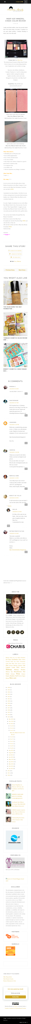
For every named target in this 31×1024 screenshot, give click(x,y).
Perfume (13, 674)
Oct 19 (11, 736)
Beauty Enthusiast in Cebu (9, 980)
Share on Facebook (16, 250)
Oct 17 (11, 739)
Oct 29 (11, 725)
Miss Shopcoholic (7, 977)
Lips (24, 665)
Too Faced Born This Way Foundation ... (12, 307)
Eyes (9, 659)
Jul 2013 (11, 755)
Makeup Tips (9, 671)
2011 (9, 773)
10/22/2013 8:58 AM (13, 388)
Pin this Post (16, 257)
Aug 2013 (11, 752)
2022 (9, 696)
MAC (18, 667)
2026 (9, 687)
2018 (9, 705)
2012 (9, 770)
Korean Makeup (13, 665)
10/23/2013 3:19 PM (13, 478)
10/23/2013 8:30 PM (13, 497)
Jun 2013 (11, 757)
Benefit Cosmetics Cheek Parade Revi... (15, 370)
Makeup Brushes (19, 669)
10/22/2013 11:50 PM (14, 424)
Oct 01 (11, 748)
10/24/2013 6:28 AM (16, 511)
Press (18, 674)
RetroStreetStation (16, 531)
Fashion (23, 659)
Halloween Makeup (21, 663)
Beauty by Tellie (15, 495)
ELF (7, 659)
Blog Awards (15, 657)
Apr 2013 (11, 761)
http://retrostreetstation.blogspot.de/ (17, 549)
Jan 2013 (11, 768)
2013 (9, 716)
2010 (9, 775)
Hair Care (14, 663)
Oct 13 (11, 741)
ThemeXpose (19, 1018)
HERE (12, 189)
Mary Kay (20, 60)
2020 (9, 701)
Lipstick (8, 667)
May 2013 (11, 759)
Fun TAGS (16, 661)
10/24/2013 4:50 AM (13, 533)
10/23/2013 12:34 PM (14, 452)
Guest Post (8, 663)
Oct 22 (11, 730)
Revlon (20, 676)
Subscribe (15, 997)
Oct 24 (11, 728)
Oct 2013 (11, 723)
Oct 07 (11, 745)
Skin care (12, 678)
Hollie (14, 509)
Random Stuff (14, 676)
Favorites (8, 661)
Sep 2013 (11, 750)
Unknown (12, 422)
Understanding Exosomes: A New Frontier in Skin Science (18, 819)
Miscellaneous (18, 671)
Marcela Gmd (14, 475)
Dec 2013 (11, 719)
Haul (7, 665)
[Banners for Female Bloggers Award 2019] (15, 881)
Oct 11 (11, 743)
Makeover (23, 667)
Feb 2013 (11, 766)
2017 (9, 707)
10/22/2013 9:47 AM (13, 402)
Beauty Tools (9, 657)
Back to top (23, 1022)
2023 (9, 694)
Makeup (19, 261)
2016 (9, 710)
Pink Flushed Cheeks (8, 979)
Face (15, 261)
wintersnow (13, 400)
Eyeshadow (15, 659)
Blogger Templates (7, 1018)
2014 (9, 714)
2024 (9, 692)
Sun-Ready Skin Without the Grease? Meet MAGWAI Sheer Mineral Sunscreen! (18, 804)
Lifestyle (20, 665)
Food (12, 661)
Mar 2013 (11, 764)
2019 (9, 703)
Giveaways (22, 661)
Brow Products (21, 657)
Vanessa (12, 450)
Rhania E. (12, 386)
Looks (13, 667)
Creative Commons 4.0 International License (15, 1008)
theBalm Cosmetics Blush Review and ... (15, 339)
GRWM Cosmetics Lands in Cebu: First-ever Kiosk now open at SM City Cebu (18, 812)
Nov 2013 (11, 721)
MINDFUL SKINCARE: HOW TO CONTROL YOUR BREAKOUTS (17, 796)
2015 (9, 712)
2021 (9, 698)
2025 (9, 689)
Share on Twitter (17, 254)
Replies (9, 506)
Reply (26, 393)
